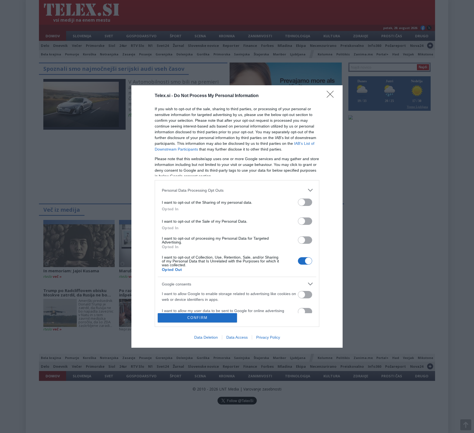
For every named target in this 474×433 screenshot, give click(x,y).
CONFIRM (197, 318)
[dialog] (237, 216)
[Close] (332, 96)
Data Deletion (206, 337)
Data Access (237, 337)
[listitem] (237, 190)
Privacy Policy (268, 337)
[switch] (305, 202)
